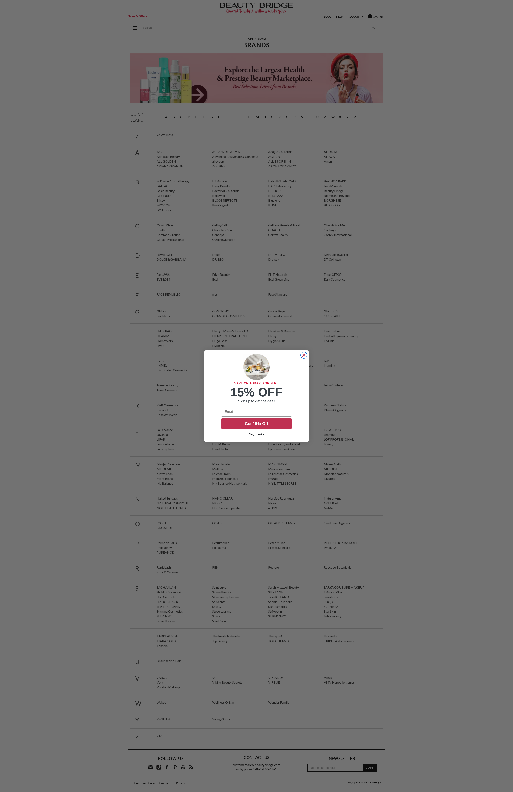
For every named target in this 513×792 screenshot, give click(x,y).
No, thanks (256, 434)
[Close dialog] (304, 355)
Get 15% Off (256, 423)
